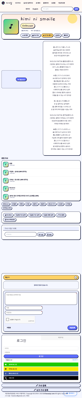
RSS (28, 396)
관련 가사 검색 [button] (21, 215)
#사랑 (27, 204)
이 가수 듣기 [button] (48, 35)
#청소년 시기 (51, 204)
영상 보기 (22, 80)
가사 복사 (9, 215)
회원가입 (60, 337)
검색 (76, 9)
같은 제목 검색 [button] (49, 215)
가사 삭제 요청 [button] (10, 220)
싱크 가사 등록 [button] (42, 390)
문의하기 (71, 393)
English (35, 9)
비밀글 (9, 328)
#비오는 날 (5, 204)
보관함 (53, 3)
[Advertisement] (41, 256)
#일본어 (43, 204)
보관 (66, 35)
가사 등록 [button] (42, 385)
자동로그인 (9, 360)
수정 (41, 235)
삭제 (49, 235)
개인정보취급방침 (10, 394)
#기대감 (68, 204)
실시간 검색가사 (28, 3)
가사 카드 (36, 35)
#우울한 (14, 204)
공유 (58, 35)
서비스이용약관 (20, 394)
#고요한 (60, 204)
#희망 (21, 204)
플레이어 (45, 3)
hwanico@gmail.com (18, 396)
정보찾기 (75, 360)
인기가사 (17, 3)
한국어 (28, 9)
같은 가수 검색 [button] (35, 215)
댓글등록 (72, 328)
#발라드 (35, 204)
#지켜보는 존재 (7, 208)
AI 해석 (38, 3)
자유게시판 (61, 3)
